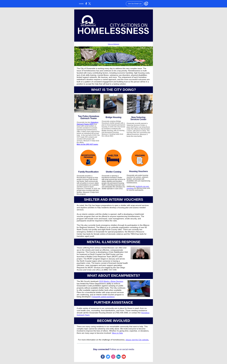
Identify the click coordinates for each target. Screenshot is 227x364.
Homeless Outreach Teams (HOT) (87, 123)
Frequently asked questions (103, 297)
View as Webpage (113, 44)
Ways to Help (117, 333)
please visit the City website (137, 340)
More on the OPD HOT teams (87, 144)
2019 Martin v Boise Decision (111, 281)
